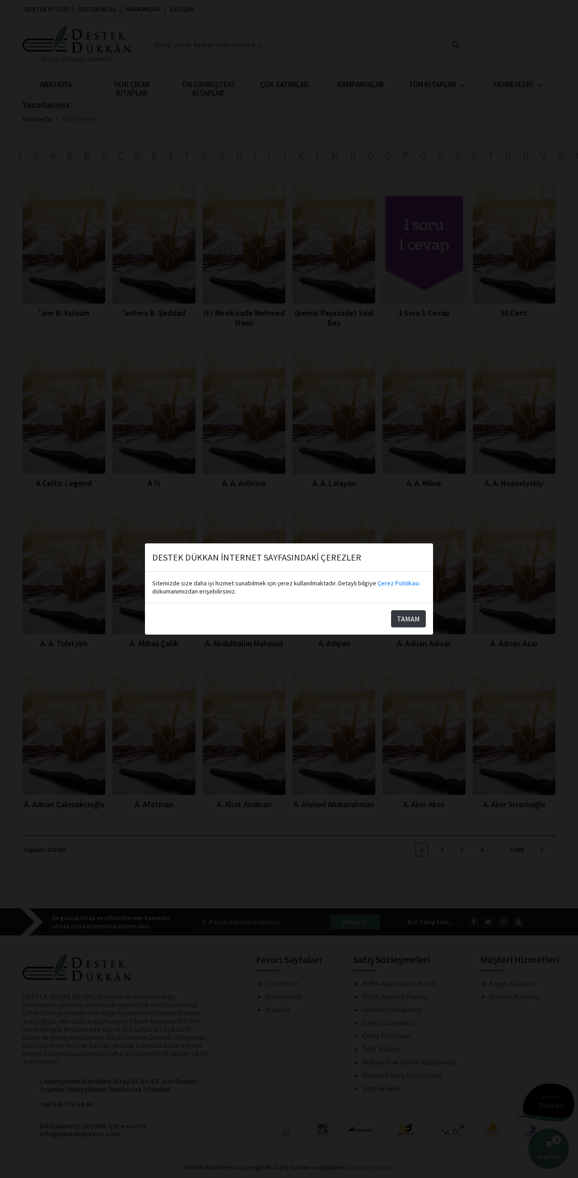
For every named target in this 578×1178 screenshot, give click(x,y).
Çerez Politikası (399, 583)
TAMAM (408, 618)
